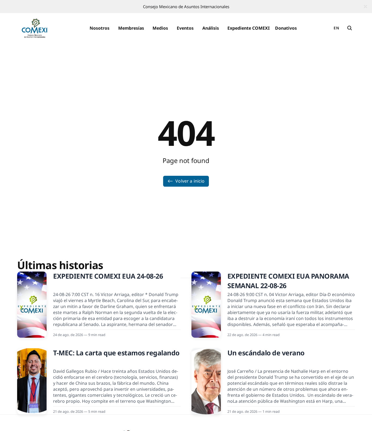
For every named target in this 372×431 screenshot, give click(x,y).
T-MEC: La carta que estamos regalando (116, 352)
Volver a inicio (190, 181)
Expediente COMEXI (248, 28)
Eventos (185, 28)
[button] (99, 28)
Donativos (286, 28)
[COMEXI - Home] (34, 28)
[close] (365, 6)
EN (336, 27)
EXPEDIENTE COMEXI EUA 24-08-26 (108, 276)
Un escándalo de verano (265, 352)
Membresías (131, 28)
